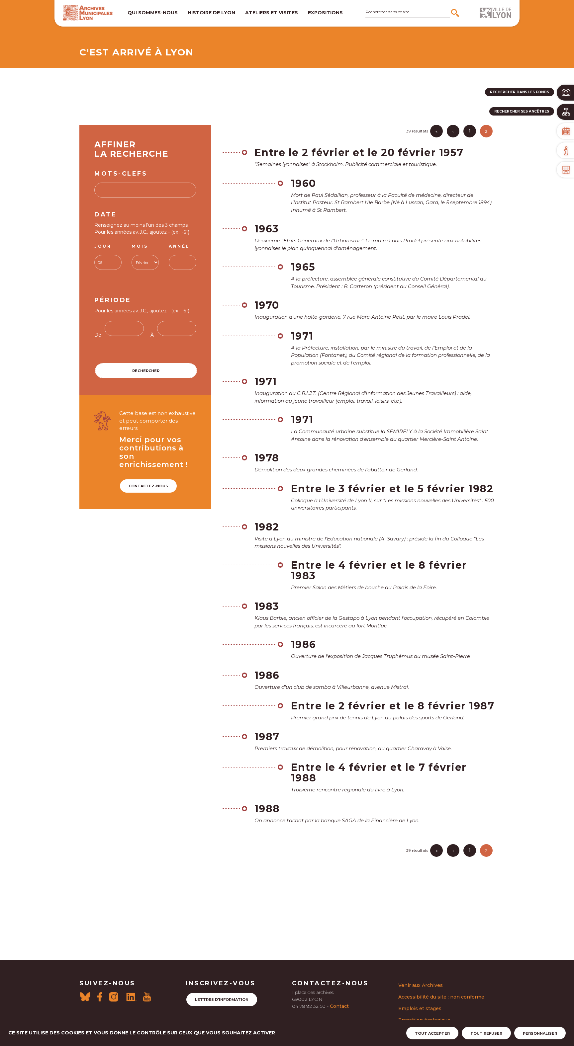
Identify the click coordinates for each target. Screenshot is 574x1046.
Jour (102, 246)
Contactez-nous (148, 486)
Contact (339, 1006)
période (112, 300)
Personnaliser (540, 1033)
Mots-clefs (120, 173)
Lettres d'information (221, 999)
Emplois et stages (419, 1008)
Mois (140, 246)
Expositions (325, 13)
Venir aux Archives (420, 985)
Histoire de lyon (211, 13)
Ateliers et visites (271, 13)
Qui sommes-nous (153, 13)
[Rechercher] (456, 13)
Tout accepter (432, 1033)
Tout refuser (486, 1033)
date (105, 214)
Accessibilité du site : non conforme (441, 997)
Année (179, 246)
